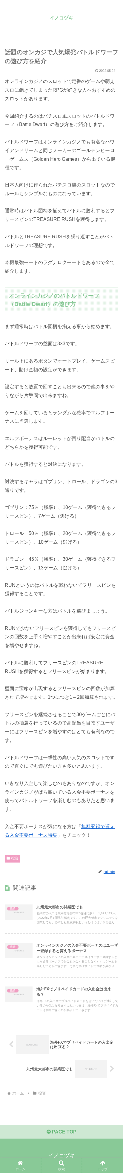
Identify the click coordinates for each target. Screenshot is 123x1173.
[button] (110, 884)
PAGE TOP (63, 1131)
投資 (15, 858)
